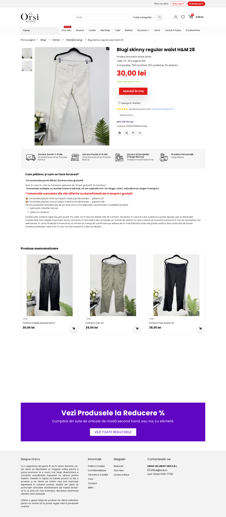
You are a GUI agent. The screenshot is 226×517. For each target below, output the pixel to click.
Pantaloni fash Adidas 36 (161, 322)
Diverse (80, 30)
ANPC (91, 487)
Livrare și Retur (121, 474)
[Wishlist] (183, 17)
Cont (90, 479)
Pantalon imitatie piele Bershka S (39, 322)
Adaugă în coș (133, 91)
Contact (92, 483)
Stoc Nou (66, 29)
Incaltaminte (193, 30)
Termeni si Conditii (98, 474)
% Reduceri (195, 3)
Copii (117, 30)
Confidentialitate (97, 470)
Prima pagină (28, 40)
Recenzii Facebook (161, 109)
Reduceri (118, 466)
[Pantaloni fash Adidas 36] (176, 285)
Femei (26, 30)
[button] (107, 48)
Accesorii (142, 30)
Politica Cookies (96, 466)
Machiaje (105, 30)
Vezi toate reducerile (113, 432)
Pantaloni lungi (74, 40)
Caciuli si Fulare (173, 30)
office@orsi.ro (158, 470)
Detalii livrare (126, 115)
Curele (92, 30)
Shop (43, 40)
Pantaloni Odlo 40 (95, 322)
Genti (157, 30)
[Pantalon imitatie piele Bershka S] (49, 285)
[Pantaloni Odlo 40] (113, 285)
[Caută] (159, 17)
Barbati (129, 30)
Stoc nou (177, 3)
